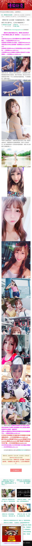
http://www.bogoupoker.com (16, 29)
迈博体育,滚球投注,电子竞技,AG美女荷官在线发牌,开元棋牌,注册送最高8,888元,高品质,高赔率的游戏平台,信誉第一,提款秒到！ (15, 427)
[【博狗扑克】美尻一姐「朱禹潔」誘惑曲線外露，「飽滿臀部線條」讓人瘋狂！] (23, 507)
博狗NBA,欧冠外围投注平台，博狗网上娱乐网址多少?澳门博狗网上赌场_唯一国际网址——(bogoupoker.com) (15, 34)
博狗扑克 (16, 24)
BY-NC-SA (13, 457)
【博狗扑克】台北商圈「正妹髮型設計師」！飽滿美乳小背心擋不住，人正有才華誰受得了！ (16, 461)
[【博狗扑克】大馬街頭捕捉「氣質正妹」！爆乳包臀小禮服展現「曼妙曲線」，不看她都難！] (8, 507)
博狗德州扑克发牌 (8, 15)
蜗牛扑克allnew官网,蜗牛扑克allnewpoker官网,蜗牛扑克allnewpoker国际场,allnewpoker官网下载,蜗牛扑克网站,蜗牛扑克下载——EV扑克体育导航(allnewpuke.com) (16, 441)
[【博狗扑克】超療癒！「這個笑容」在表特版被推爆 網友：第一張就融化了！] (23, 493)
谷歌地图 (28, 542)
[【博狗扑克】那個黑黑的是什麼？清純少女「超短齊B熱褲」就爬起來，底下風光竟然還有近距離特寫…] (8, 493)
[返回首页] (1, 15)
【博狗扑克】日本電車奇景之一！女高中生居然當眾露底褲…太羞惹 (23, 481)
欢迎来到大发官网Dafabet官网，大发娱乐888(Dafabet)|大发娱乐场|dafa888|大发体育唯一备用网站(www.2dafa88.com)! (15, 44)
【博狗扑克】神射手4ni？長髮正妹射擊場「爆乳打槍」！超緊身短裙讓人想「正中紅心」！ (8, 482)
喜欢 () (17, 470)
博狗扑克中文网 (22, 450)
